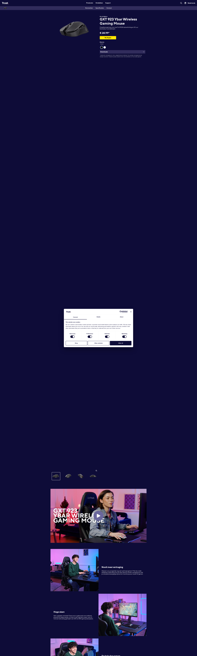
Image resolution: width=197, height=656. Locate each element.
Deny (76, 343)
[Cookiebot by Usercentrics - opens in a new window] (121, 312)
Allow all (120, 343)
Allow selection (98, 343)
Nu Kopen (108, 38)
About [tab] (121, 317)
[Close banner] (130, 311)
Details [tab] (98, 317)
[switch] (90, 336)
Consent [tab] (75, 317)
